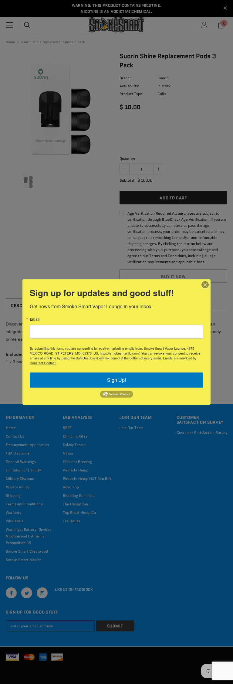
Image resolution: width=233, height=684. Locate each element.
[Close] (205, 284)
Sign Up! (116, 379)
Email (34, 319)
